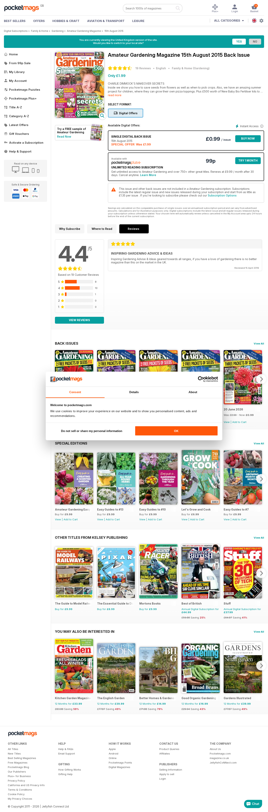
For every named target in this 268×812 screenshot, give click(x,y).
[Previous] (58, 479)
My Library (17, 72)
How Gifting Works (69, 769)
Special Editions (71, 443)
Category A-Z (19, 116)
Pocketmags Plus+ (23, 98)
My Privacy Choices (20, 798)
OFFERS (39, 21)
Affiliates (164, 753)
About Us (215, 749)
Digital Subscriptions (16, 30)
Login (162, 778)
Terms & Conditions (20, 789)
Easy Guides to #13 (110, 509)
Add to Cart (239, 422)
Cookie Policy (16, 794)
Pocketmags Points (120, 762)
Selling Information (170, 769)
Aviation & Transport (106, 21)
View (227, 422)
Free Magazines (17, 762)
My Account (18, 81)
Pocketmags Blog (18, 767)
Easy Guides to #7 (236, 509)
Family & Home (39, 30)
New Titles (14, 753)
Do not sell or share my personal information (91, 430)
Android (113, 753)
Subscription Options (222, 195)
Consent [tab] (75, 392)
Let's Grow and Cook (196, 509)
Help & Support (20, 151)
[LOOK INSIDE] (79, 116)
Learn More (148, 175)
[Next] (261, 379)
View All (259, 343)
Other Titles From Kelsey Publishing (91, 537)
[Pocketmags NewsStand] (23, 8)
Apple (112, 749)
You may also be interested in (84, 631)
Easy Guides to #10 (152, 509)
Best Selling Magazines (22, 758)
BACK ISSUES (66, 343)
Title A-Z (15, 107)
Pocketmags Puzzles (24, 89)
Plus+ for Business (19, 776)
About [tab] (193, 392)
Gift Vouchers (19, 134)
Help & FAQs (65, 749)
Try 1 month (248, 160)
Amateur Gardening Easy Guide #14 (73, 509)
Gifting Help (65, 774)
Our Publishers (17, 771)
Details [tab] (134, 392)
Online (113, 758)
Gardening (58, 30)
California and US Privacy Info (26, 785)
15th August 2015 (113, 30)
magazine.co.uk (219, 758)
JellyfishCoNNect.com (223, 762)
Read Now (64, 136)
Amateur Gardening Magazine (84, 30)
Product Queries (169, 749)
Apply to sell (166, 774)
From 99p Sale (20, 63)
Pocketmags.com (220, 753)
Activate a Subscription (26, 142)
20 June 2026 (233, 409)
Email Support (66, 753)
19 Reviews (143, 68)
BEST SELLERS (15, 21)
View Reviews (79, 320)
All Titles (13, 749)
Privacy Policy (16, 780)
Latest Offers (18, 125)
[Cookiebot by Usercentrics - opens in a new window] (201, 379)
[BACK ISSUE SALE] (243, 403)
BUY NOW (248, 138)
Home (13, 54)
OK (176, 430)
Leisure (138, 21)
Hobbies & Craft (65, 21)
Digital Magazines (119, 767)
